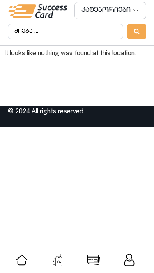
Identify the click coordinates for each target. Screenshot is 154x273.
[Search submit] (136, 31)
